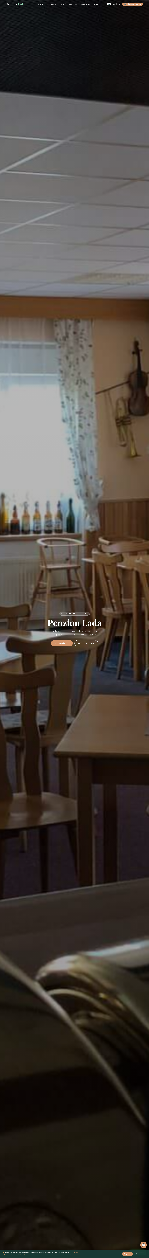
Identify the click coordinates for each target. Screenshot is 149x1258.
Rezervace (85, 4)
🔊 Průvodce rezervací (132, 4)
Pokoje (40, 4)
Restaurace (52, 4)
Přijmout (127, 1254)
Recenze (73, 4)
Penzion (15, 4)
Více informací (24, 1255)
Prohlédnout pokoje (86, 643)
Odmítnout (140, 1254)
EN (114, 4)
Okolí (63, 4)
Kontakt (97, 4)
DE (119, 4)
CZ (109, 4)
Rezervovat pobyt (61, 643)
